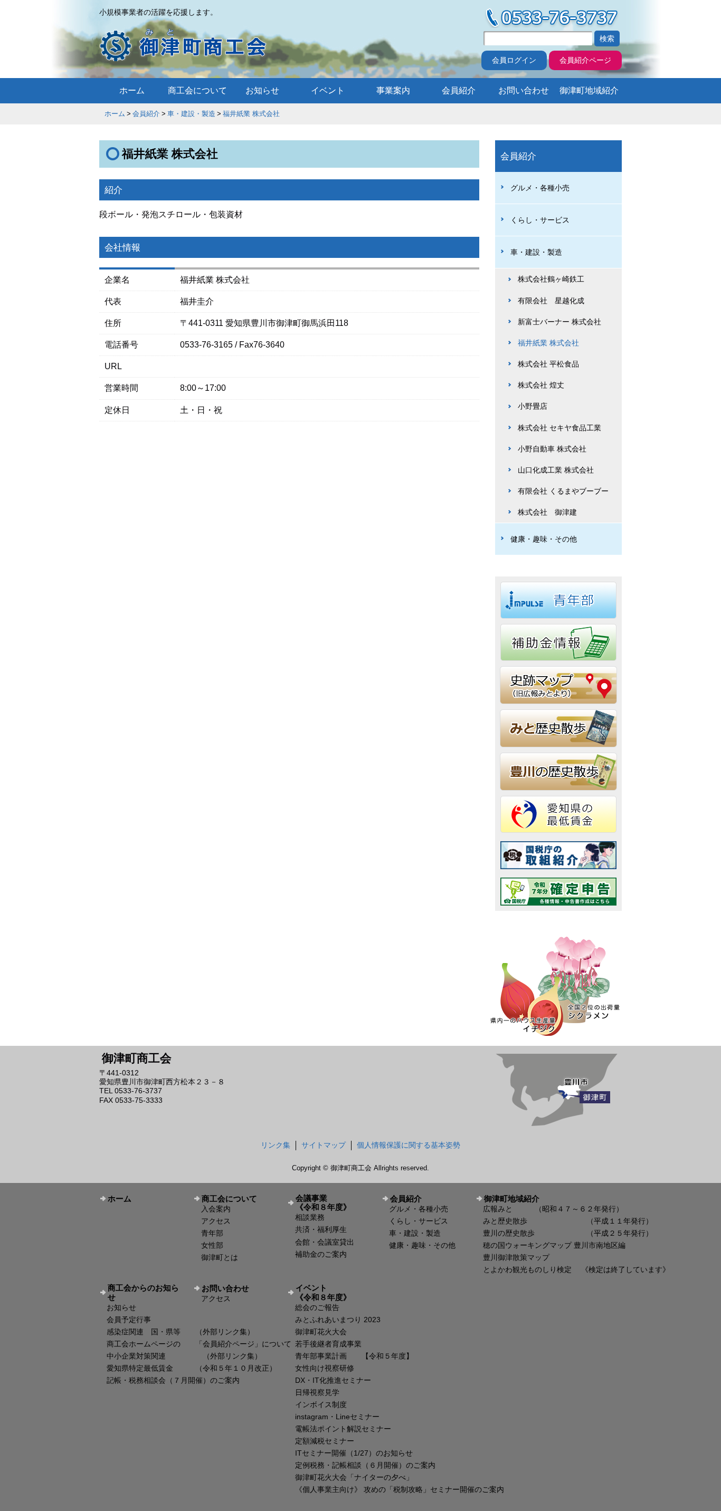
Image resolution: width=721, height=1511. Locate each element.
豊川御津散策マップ (516, 1257)
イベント (328, 90)
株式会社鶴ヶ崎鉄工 (551, 279)
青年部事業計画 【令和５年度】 (354, 1356)
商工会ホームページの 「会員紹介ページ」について (199, 1344)
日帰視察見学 (317, 1392)
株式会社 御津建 (547, 512)
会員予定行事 (129, 1319)
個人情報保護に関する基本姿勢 (408, 1145)
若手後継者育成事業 (328, 1344)
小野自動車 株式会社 (552, 449)
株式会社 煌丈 (541, 385)
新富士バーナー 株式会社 (559, 321)
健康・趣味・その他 (543, 539)
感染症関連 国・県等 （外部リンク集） (180, 1331)
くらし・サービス (540, 220)
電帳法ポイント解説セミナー (343, 1429)
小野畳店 (532, 406)
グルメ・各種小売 (540, 188)
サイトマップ (323, 1145)
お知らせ (262, 90)
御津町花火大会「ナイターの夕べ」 (354, 1477)
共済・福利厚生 (321, 1229)
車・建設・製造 (191, 114)
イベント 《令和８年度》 (335, 1292)
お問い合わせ (523, 90)
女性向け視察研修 (324, 1368)
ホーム (132, 90)
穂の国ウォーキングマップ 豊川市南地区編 (554, 1245)
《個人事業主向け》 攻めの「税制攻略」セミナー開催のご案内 (399, 1489)
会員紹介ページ (585, 60)
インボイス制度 (321, 1404)
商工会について (197, 90)
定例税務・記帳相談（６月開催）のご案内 (365, 1465)
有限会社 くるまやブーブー (563, 491)
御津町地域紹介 (589, 90)
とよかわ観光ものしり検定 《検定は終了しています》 (576, 1269)
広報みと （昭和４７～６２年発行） (553, 1209)
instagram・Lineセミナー (337, 1416)
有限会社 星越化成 (551, 300)
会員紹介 (459, 90)
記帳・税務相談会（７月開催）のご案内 (173, 1380)
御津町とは (219, 1257)
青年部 (212, 1233)
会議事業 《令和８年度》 (335, 1202)
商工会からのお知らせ (143, 1292)
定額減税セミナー (324, 1441)
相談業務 (310, 1217)
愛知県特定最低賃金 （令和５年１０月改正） (192, 1368)
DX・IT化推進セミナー (333, 1380)
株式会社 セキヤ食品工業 (559, 428)
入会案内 (216, 1209)
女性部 (212, 1245)
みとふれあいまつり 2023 (338, 1319)
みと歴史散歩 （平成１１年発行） (568, 1221)
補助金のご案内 (321, 1254)
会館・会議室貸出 (324, 1242)
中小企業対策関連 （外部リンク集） (184, 1356)
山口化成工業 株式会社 (556, 470)
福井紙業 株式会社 (251, 114)
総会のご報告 (317, 1307)
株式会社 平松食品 (548, 364)
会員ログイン (514, 60)
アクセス (216, 1221)
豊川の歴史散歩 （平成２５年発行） (568, 1233)
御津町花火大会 (321, 1331)
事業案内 (393, 90)
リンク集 (275, 1145)
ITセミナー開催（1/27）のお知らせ (354, 1453)
